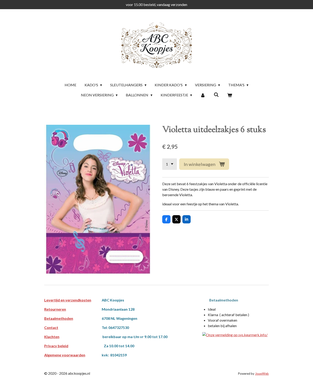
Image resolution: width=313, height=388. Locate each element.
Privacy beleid (56, 346)
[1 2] (169, 164)
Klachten (51, 336)
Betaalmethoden (58, 318)
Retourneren (55, 309)
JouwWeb (262, 373)
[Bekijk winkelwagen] (229, 95)
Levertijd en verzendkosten (67, 300)
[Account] (202, 95)
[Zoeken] (216, 94)
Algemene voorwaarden (64, 355)
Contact (51, 327)
